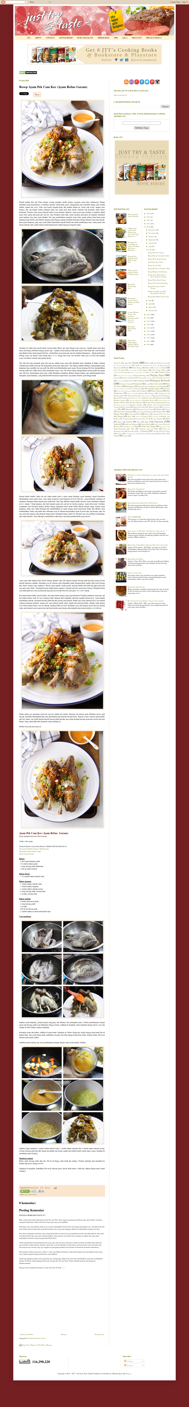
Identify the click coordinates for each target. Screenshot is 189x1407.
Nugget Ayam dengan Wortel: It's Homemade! (133, 272)
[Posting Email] (55, 1188)
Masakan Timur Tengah (154, 405)
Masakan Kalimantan (134, 400)
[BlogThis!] (34, 1191)
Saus (146, 421)
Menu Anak (125, 407)
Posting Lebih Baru (26, 1334)
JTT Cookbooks (134, 388)
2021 (149, 223)
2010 (149, 344)
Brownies (117, 368)
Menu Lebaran (154, 407)
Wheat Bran (151, 434)
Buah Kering (137, 368)
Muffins (159, 409)
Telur (156, 428)
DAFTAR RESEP (66, 38)
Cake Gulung (132, 370)
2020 (149, 227)
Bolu (133, 365)
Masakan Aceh (163, 393)
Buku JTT (156, 368)
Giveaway (119, 381)
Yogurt (125, 436)
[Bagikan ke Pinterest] (42, 1191)
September (152, 240)
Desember (152, 230)
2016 (149, 324)
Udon (127, 433)
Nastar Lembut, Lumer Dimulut (133, 215)
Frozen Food (165, 378)
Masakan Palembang (164, 403)
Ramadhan (155, 416)
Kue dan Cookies (139, 390)
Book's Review (153, 365)
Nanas (168, 409)
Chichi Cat (133, 372)
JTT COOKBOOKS (134, 517)
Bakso (148, 363)
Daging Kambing (140, 375)
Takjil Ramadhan (120, 429)
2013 (149, 334)
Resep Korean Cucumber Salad (158, 256)
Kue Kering (157, 390)
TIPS (116, 38)
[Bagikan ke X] (37, 1191)
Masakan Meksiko (136, 402)
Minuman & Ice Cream (144, 409)
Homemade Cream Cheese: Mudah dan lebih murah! (133, 301)
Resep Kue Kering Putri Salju (132, 328)
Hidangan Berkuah (160, 380)
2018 (149, 318)
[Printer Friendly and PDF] (25, 1191)
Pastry (147, 414)
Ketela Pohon (120, 391)
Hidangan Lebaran (125, 384)
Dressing (141, 378)
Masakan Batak (156, 396)
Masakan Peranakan (121, 405)
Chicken (140, 372)
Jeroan (125, 388)
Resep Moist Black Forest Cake (158, 296)
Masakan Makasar (163, 400)
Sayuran (158, 421)
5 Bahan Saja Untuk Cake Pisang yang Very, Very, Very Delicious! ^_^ (133, 232)
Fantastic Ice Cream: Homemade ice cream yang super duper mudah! (148, 476)
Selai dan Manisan (131, 424)
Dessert (116, 378)
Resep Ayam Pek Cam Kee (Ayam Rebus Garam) (157, 292)
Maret (151, 307)
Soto (117, 426)
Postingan (129, 1361)
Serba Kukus (146, 424)
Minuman (129, 409)
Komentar (129, 1365)
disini (55, 355)
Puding (145, 416)
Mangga (151, 393)
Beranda (64, 1334)
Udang (119, 433)
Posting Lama (99, 1334)
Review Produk (156, 419)
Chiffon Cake (149, 372)
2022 (149, 220)
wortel (116, 435)
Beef (115, 365)
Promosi (138, 416)
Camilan (116, 372)
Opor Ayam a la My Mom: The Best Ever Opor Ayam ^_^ (147, 531)
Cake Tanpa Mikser (159, 370)
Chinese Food (32, 1194)
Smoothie (167, 424)
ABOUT (38, 38)
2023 (149, 217)
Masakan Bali (118, 395)
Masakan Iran (147, 398)
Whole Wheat (161, 433)
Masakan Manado (120, 402)
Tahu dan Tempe (148, 426)
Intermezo (130, 386)
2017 (149, 321)
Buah (126, 367)
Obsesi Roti (161, 411)
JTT (28, 38)
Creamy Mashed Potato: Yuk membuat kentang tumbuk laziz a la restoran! (133, 317)
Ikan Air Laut (155, 383)
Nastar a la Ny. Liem (135, 573)
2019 (149, 314)
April (151, 304)
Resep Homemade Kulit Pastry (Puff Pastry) (142, 503)
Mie (119, 409)
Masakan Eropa (126, 398)
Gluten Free (128, 381)
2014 (149, 331)
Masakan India (137, 398)
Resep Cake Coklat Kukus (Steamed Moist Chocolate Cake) (133, 343)
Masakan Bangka (133, 396)
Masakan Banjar (145, 396)
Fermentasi (148, 378)
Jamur (163, 386)
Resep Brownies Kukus (135, 559)
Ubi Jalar (156, 431)
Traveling (131, 431)
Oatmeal (149, 411)
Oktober (152, 236)
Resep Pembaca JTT (142, 419)
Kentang (167, 388)
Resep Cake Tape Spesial (136, 489)
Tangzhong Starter (144, 429)
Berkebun (127, 365)
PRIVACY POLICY (154, 38)
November (152, 233)
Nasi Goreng (140, 412)
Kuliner (129, 393)
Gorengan (140, 380)
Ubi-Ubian (166, 431)
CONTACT (50, 38)
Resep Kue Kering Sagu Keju (132, 286)
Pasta (138, 414)
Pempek (155, 414)
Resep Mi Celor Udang (156, 252)
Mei (150, 300)
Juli (150, 246)
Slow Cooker (158, 424)
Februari (152, 310)
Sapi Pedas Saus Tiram (155, 262)
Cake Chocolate (119, 370)
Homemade (137, 383)
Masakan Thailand (135, 405)
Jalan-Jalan (156, 386)
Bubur (147, 368)
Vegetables (133, 433)
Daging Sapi (156, 375)
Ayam (26, 1194)
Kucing (128, 391)
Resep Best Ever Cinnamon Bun (159, 268)
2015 (149, 328)
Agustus (151, 243)
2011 (149, 341)
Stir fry (130, 426)
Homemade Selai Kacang (136, 587)
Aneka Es (117, 363)
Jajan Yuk (147, 386)
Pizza (129, 416)
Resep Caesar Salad (154, 265)
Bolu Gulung (143, 365)
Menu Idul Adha (139, 407)
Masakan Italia (161, 398)
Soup (124, 426)
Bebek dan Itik (163, 363)
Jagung (140, 386)
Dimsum (125, 378)
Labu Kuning (139, 393)
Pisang (120, 416)
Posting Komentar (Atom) (36, 1338)
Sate (138, 422)
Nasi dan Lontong (124, 411)
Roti (168, 418)
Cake (163, 367)
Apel (126, 363)
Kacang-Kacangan (152, 388)
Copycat (120, 375)
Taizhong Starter (164, 426)
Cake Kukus (143, 370)
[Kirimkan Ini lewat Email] (31, 1191)
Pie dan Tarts (165, 414)
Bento (120, 365)
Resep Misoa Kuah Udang (157, 280)
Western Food (142, 434)
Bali (155, 363)
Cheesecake (124, 372)
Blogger (128, 1373)
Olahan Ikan (119, 414)
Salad (120, 422)
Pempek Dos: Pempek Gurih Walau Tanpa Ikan (133, 259)
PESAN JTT (137, 38)
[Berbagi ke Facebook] (40, 1191)
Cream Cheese (128, 375)
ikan (147, 384)
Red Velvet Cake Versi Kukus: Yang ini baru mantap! (146, 601)
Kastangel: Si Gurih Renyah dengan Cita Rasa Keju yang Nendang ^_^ (133, 246)
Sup (135, 426)
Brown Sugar (164, 365)
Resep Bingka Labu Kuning (157, 272)
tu (138, 431)
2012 (149, 338)
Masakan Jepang (119, 400)
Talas (132, 429)
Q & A (124, 38)
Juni (150, 250)
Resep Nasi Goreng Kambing (158, 283)
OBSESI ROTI (103, 38)
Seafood (117, 424)
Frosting (156, 378)
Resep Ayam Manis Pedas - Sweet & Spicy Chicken (157, 276)
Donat (132, 378)
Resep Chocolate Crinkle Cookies (156, 287)
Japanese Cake (117, 388)
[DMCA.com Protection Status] (28, 74)
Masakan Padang (151, 403)
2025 (149, 213)
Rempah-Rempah (128, 419)
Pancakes (131, 414)
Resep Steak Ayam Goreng (157, 259)
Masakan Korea (148, 400)
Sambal (129, 421)
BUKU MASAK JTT (85, 38)
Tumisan (144, 431)
